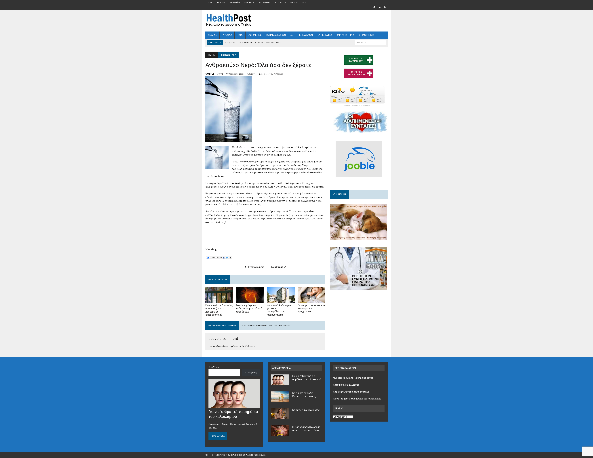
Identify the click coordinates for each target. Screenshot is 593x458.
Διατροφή (235, 2)
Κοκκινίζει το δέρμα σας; (306, 410)
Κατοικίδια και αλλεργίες (346, 384)
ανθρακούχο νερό (235, 73)
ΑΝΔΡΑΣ (212, 35)
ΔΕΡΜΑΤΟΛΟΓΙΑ (281, 368)
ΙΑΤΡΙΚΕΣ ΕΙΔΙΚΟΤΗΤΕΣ (279, 35)
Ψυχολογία (280, 2)
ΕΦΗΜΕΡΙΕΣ (255, 35)
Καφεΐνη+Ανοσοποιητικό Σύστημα (351, 391)
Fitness (293, 2)
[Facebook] (374, 7)
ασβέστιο (252, 73)
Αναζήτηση (214, 366)
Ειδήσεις (221, 2)
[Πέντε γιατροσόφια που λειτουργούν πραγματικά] (311, 300)
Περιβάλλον (305, 35)
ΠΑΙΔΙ (240, 35)
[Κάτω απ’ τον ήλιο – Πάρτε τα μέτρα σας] (280, 399)
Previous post (256, 267)
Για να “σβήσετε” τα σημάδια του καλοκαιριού (357, 398)
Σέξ (304, 2)
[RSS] (385, 7)
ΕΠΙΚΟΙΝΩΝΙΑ (366, 35)
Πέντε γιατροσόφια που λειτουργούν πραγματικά (311, 308)
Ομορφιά (249, 2)
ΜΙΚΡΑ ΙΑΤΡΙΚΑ (345, 35)
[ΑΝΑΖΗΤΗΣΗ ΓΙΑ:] (370, 42)
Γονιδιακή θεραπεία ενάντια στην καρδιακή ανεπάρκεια (249, 308)
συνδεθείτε (248, 346)
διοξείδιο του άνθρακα (271, 73)
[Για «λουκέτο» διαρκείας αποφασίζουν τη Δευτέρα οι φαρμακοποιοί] (219, 300)
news (220, 73)
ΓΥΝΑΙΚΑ (227, 35)
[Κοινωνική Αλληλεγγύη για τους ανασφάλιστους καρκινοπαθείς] (281, 300)
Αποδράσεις (264, 2)
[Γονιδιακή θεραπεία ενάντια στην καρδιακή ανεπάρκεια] (250, 300)
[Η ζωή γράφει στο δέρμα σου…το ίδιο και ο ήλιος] (280, 433)
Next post (277, 267)
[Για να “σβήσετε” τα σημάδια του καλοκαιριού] (234, 406)
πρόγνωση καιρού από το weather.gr (357, 105)
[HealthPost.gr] (296, 20)
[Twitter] (379, 7)
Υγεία (210, 2)
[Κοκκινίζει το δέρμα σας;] (280, 416)
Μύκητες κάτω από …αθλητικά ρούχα (353, 377)
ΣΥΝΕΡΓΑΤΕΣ (325, 35)
